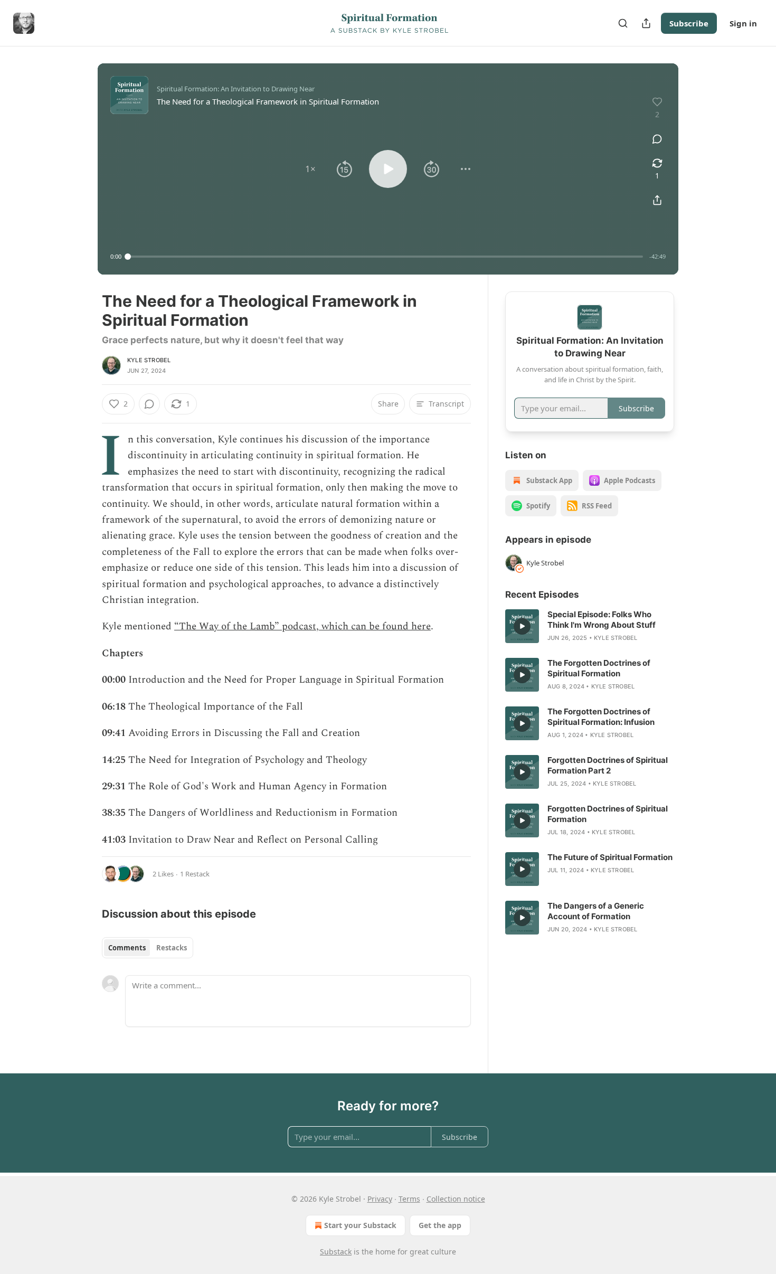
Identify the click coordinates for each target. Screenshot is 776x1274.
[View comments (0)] (657, 139)
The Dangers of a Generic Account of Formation (595, 911)
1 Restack (195, 874)
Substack (336, 1252)
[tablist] (147, 947)
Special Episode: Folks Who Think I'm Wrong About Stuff (601, 619)
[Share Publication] (646, 23)
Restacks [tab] (171, 947)
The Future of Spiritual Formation (610, 857)
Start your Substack (360, 1225)
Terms (409, 1199)
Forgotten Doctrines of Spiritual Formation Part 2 (607, 765)
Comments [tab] (127, 947)
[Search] (622, 23)
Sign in (743, 23)
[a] (522, 626)
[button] (310, 169)
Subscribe (688, 23)
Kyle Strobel (149, 360)
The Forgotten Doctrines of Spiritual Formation (598, 668)
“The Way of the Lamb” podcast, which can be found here (302, 626)
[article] (589, 626)
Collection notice (456, 1199)
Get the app (440, 1225)
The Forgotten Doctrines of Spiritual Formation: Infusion (601, 716)
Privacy (379, 1199)
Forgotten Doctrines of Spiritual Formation (607, 814)
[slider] (385, 256)
